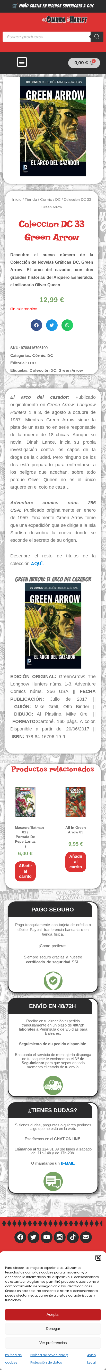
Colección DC (43, 370)
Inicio (17, 199)
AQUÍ (37, 563)
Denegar (53, 1328)
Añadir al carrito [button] (25, 871)
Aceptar (53, 1314)
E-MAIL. (68, 1163)
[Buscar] (97, 37)
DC (58, 199)
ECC (32, 363)
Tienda (31, 199)
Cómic (46, 199)
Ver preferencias (53, 1342)
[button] (98, 1257)
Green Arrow (70, 370)
